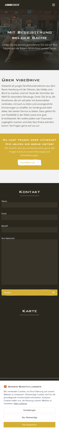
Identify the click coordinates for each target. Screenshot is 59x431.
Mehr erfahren (20, 403)
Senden (7, 292)
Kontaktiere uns (27, 162)
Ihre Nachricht (8, 238)
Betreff (5, 226)
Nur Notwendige (29, 417)
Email (4, 213)
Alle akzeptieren (29, 424)
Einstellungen (29, 410)
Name (4, 201)
